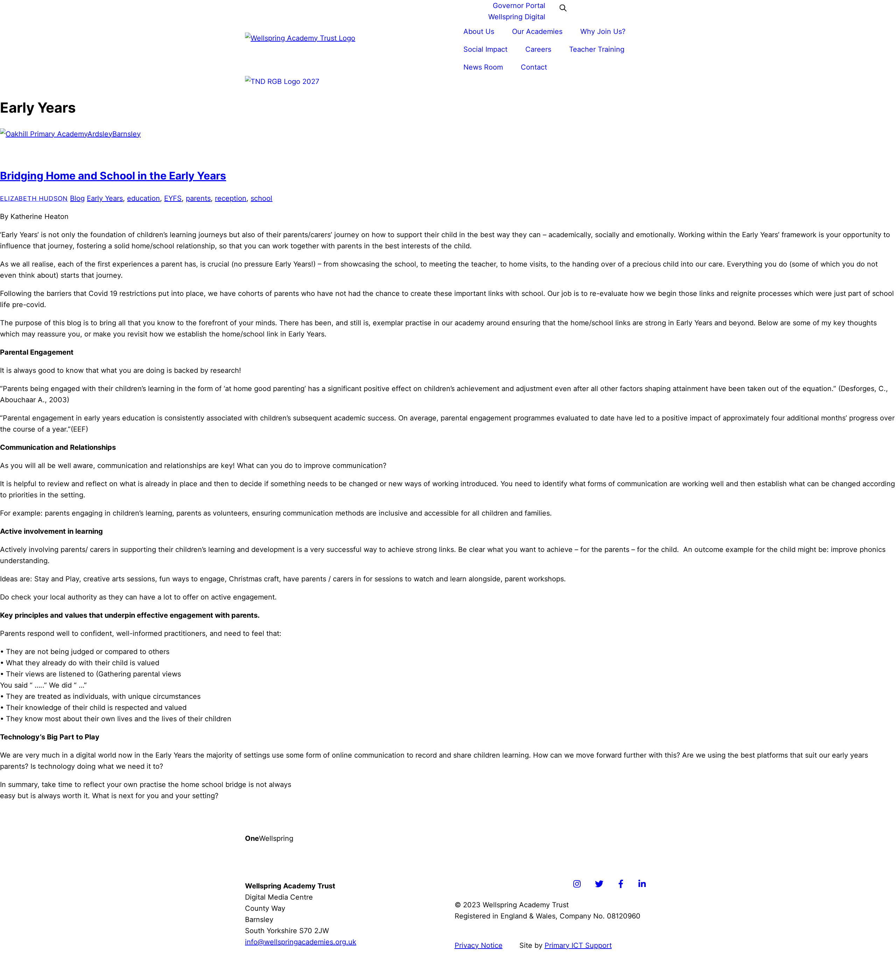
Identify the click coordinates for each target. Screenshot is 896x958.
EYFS (173, 198)
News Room (483, 67)
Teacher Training (596, 49)
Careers (538, 49)
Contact (534, 67)
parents (198, 198)
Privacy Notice (479, 945)
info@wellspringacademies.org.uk (300, 942)
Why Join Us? (602, 31)
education (143, 198)
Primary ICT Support (578, 945)
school (261, 198)
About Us (478, 31)
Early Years (105, 198)
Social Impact (485, 49)
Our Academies (537, 31)
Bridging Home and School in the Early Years (113, 175)
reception (230, 198)
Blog (77, 198)
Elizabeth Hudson (34, 198)
